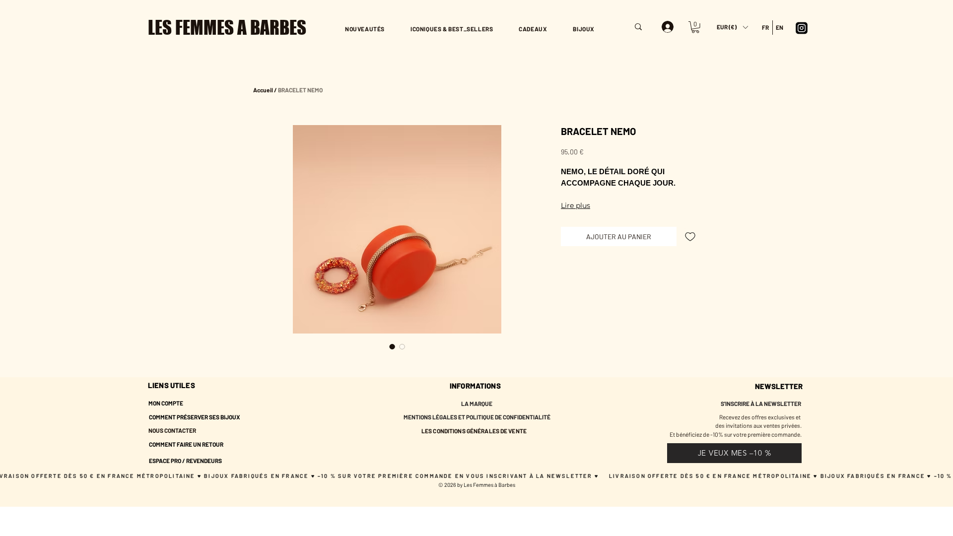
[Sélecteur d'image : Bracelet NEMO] (392, 346)
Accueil (263, 89)
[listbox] (732, 27)
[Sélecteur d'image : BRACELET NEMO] (402, 346)
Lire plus (575, 205)
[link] (695, 27)
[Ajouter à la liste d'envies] (690, 236)
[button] (732, 27)
